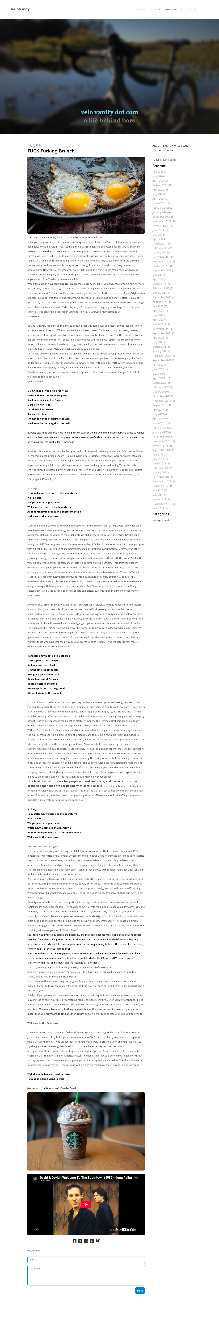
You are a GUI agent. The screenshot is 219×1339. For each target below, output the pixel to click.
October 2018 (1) (162, 445)
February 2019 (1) (162, 427)
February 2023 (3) (162, 288)
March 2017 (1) (161, 499)
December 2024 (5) (163, 216)
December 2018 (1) (163, 436)
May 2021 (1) (159, 342)
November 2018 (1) (163, 441)
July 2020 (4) (159, 364)
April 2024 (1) (160, 239)
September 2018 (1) (163, 450)
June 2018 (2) (160, 459)
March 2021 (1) (161, 346)
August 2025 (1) (161, 185)
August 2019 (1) (161, 405)
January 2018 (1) (161, 472)
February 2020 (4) (162, 387)
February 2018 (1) (162, 468)
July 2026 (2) (159, 171)
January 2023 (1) (161, 293)
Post (140, 1290)
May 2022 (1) (159, 315)
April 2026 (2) (160, 180)
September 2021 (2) (163, 333)
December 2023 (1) (163, 257)
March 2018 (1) (161, 463)
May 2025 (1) (159, 194)
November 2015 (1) (163, 503)
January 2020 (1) (161, 391)
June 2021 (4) (160, 337)
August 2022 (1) (161, 301)
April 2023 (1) (160, 279)
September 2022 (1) (163, 297)
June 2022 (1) (160, 310)
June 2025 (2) (160, 189)
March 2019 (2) (161, 423)
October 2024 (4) (162, 225)
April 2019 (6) (160, 418)
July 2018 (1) (159, 454)
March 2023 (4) (161, 284)
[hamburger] (33, 9)
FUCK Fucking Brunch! (51, 151)
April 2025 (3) (160, 198)
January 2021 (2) (161, 351)
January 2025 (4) (161, 212)
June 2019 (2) (160, 409)
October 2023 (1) (162, 266)
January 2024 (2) (161, 252)
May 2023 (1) (159, 275)
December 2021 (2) (163, 328)
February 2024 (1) (162, 248)
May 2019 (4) (159, 414)
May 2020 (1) (159, 373)
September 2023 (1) (163, 270)
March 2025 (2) (161, 203)
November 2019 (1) (163, 400)
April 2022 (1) (160, 319)
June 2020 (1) (160, 369)
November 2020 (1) (163, 355)
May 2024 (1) (159, 234)
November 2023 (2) (163, 261)
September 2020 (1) (163, 360)
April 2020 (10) (161, 378)
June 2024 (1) (160, 230)
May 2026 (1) (159, 176)
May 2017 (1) (159, 495)
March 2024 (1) (161, 243)
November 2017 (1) (163, 481)
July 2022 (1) (159, 306)
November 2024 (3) (163, 221)
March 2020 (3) (161, 382)
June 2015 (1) (160, 508)
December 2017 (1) (163, 477)
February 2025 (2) (162, 207)
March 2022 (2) (161, 324)
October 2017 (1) (162, 486)
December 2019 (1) (163, 396)
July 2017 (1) (159, 490)
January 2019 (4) (161, 432)
